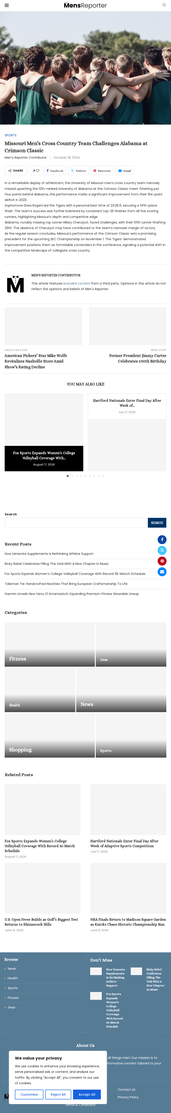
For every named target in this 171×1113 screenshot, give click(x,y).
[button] (10, 435)
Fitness (13, 998)
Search (11, 514)
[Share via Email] (162, 571)
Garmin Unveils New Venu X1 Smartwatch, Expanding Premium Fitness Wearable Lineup (72, 594)
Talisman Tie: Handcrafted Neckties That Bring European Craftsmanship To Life (66, 584)
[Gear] (131, 644)
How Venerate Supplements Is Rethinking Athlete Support (49, 553)
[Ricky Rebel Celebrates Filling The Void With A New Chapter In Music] (136, 971)
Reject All (58, 1094)
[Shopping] (50, 735)
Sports (13, 988)
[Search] (164, 5)
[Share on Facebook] (162, 539)
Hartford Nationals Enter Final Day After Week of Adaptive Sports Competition (124, 843)
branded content (76, 283)
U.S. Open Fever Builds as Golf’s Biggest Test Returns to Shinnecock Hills (41, 921)
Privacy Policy (128, 1097)
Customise (29, 1094)
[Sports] (131, 735)
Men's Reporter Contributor (26, 157)
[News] (121, 690)
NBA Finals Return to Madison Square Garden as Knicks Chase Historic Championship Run (128, 921)
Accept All (87, 1094)
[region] (58, 1077)
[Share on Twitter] (162, 550)
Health (13, 978)
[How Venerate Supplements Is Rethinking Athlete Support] (96, 971)
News (12, 969)
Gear (11, 1007)
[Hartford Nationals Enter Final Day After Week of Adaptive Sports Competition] (127, 445)
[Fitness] (50, 644)
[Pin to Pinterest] (162, 561)
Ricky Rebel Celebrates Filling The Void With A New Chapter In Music (57, 564)
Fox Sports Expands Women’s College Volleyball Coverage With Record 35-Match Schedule (75, 574)
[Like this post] (37, 170)
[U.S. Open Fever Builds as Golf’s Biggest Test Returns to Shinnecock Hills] (43, 888)
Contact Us (126, 1089)
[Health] (40, 690)
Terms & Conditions (80, 1104)
